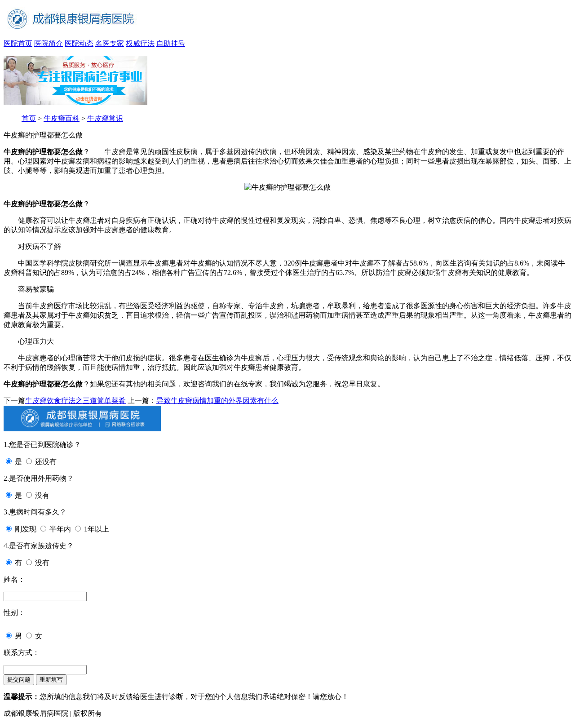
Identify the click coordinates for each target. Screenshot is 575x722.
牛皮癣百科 (62, 118)
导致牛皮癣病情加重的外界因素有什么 (217, 400)
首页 (29, 118)
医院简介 (48, 43)
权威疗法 (140, 43)
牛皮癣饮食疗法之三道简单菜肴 (75, 400)
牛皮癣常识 (105, 118)
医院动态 (79, 43)
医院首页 (18, 43)
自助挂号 (170, 43)
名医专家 (109, 43)
